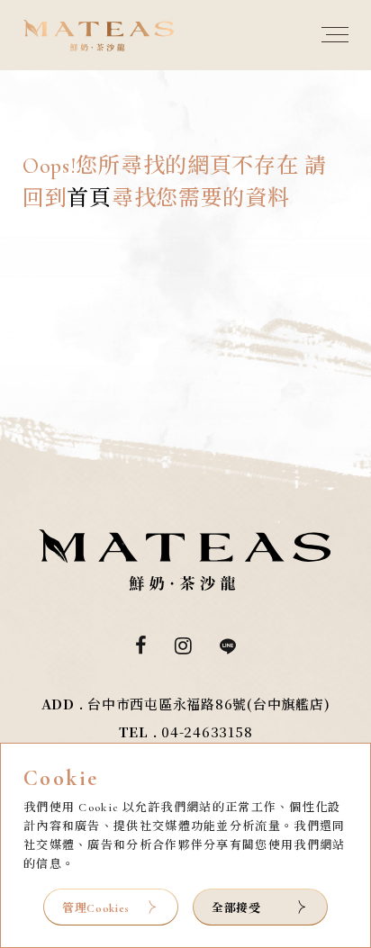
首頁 (89, 198)
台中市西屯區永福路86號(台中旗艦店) (208, 703)
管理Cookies (96, 908)
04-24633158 (206, 731)
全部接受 (236, 907)
